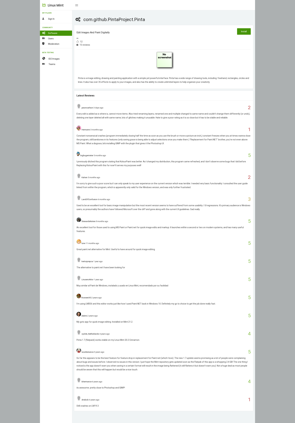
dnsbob (85, 400)
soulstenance (88, 352)
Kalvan (84, 177)
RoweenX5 (86, 297)
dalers (84, 316)
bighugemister (86, 155)
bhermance (87, 381)
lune (83, 243)
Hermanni (86, 130)
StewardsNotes (88, 221)
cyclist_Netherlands (90, 334)
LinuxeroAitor (87, 279)
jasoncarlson (87, 108)
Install (244, 31)
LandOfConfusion (89, 199)
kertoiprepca (87, 261)
